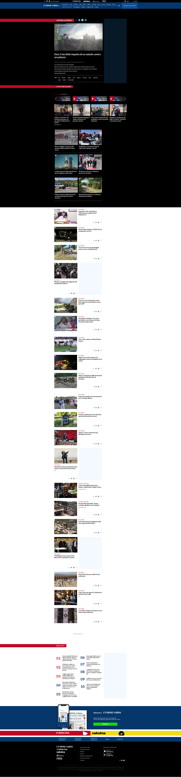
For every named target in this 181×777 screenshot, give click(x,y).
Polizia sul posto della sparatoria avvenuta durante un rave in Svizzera (65, 196)
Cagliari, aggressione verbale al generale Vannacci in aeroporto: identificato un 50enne (68, 676)
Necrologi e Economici (85, 749)
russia (59, 79)
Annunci (103, 4)
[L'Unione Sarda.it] (52, 5)
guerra (64, 79)
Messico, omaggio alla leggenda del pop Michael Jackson (65, 282)
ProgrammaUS (65, 4)
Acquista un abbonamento (78, 739)
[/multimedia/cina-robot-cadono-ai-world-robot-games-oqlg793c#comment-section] (101, 350)
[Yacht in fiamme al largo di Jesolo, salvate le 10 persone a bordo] (81, 110)
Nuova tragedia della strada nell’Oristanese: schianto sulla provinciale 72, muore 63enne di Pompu (70, 658)
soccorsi (85, 77)
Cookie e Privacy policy (85, 747)
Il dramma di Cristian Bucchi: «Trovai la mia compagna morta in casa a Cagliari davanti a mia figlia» (69, 694)
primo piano (71, 79)
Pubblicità (82, 751)
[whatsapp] (49, 1)
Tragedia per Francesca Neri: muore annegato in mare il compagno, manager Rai (94, 672)
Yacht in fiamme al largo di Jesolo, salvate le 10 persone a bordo (81, 119)
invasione (95, 77)
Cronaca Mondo (64, 20)
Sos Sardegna (76, 7)
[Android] (113, 755)
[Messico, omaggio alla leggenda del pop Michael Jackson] (65, 270)
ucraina (69, 77)
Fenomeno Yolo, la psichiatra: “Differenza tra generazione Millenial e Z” (87, 213)
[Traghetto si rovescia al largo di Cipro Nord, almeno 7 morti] (90, 137)
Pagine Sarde (120, 739)
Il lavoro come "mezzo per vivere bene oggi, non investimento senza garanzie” (89, 302)
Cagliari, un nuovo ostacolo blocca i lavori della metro (94, 679)
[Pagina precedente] (83, 634)
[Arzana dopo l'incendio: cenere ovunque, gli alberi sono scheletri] (65, 508)
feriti (90, 77)
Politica (88, 4)
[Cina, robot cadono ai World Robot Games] (65, 344)
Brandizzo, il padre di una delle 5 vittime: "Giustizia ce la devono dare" (118, 119)
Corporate (82, 760)
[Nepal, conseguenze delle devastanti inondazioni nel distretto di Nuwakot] (65, 380)
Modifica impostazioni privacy (86, 756)
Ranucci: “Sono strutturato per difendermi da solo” (88, 433)
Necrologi (109, 4)
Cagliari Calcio (90, 7)
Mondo (84, 4)
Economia (94, 4)
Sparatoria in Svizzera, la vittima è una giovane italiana (90, 195)
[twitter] (45, 1)
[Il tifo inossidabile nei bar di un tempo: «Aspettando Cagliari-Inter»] (65, 490)
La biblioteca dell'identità (94, 739)
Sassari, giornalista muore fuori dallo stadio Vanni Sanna (93, 657)
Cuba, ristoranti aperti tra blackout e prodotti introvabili (90, 593)
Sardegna (76, 4)
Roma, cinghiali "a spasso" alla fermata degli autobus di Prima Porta (65, 148)
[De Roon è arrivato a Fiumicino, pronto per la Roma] (90, 162)
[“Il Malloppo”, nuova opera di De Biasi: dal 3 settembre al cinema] (65, 545)
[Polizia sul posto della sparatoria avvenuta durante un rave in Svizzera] (66, 185)
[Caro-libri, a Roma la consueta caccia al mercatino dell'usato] (65, 615)
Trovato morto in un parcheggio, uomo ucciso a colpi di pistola (88, 248)
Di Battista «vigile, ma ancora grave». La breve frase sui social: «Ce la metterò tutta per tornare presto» (69, 667)
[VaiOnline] (96, 1)
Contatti (82, 753)
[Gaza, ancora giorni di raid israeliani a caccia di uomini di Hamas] (100, 110)
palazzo (79, 77)
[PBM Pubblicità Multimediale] (104, 1)
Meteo (113, 4)
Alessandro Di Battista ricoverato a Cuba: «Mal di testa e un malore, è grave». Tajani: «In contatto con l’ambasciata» (69, 685)
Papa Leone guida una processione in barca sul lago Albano (90, 397)
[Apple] (113, 751)
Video (71, 4)
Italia (80, 4)
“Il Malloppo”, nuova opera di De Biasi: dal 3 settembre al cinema (64, 556)
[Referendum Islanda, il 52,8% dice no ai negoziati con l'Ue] (65, 234)
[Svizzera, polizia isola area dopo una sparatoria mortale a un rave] (65, 419)
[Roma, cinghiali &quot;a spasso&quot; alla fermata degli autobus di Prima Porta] (66, 137)
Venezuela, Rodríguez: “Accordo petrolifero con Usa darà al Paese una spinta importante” (89, 320)
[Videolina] (76, 1)
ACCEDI (135, 1)
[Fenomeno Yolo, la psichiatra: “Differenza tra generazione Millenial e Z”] (65, 216)
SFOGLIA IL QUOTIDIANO (130, 5)
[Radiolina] (86, 1)
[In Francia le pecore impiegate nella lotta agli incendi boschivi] (65, 526)
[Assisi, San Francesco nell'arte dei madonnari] (65, 579)
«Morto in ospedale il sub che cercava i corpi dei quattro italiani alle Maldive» (93, 686)
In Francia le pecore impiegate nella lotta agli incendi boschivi (89, 522)
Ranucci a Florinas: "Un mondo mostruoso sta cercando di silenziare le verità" (62, 120)
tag (59, 77)
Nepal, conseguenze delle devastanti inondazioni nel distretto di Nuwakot (90, 377)
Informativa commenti (85, 758)
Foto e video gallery (63, 86)
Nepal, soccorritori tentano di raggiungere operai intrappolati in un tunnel (90, 359)
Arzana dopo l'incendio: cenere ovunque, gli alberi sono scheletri (88, 504)
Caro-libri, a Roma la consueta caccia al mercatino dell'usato (90, 611)
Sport (99, 4)
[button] (76, 20)
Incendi (96, 7)
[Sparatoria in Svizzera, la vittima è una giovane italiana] (90, 185)
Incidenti (83, 7)
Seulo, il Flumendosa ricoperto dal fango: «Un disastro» (93, 664)
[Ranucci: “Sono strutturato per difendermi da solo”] (65, 437)
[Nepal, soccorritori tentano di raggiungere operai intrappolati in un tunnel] (65, 362)
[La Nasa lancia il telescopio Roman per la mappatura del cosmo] (66, 162)
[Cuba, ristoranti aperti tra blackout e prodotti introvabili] (65, 597)
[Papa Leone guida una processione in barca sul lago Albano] (65, 401)
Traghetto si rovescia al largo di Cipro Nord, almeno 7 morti (89, 147)
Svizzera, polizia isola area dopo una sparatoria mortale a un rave (89, 415)
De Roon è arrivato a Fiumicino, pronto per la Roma (89, 172)
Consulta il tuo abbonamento (62, 739)
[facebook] (47, 1)
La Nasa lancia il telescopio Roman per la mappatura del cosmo (66, 172)
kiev (74, 77)
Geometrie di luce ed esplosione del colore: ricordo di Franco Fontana (65, 467)
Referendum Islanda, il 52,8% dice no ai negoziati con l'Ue (90, 230)
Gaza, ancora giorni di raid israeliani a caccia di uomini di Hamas (99, 119)
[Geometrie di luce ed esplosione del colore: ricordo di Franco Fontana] (65, 456)
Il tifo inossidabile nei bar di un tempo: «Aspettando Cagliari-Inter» (89, 486)
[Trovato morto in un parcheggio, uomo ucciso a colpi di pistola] (65, 252)
